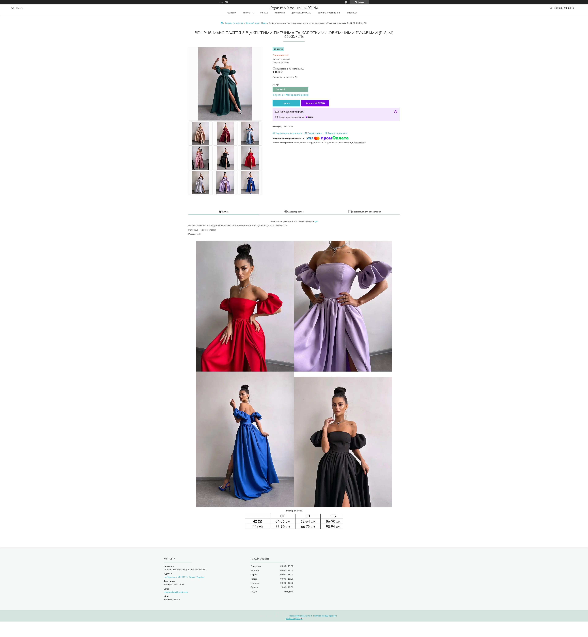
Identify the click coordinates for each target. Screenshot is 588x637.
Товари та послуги (234, 23)
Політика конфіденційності (325, 616)
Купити (286, 103)
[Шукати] (12, 8)
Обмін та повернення (329, 13)
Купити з (310, 103)
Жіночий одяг (252, 23)
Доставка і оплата (301, 13)
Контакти (280, 13)
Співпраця (352, 13)
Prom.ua (308, 613)
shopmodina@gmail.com (176, 592)
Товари (246, 13)
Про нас (264, 13)
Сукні (263, 23)
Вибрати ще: (290, 95)
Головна (231, 13)
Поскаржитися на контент (300, 616)
